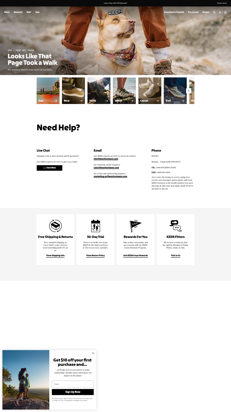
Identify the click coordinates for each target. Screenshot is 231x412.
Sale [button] (37, 12)
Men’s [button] (7, 12)
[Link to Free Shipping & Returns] (55, 239)
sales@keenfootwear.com (106, 168)
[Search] (214, 12)
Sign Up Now (72, 392)
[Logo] (115, 12)
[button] (225, 12)
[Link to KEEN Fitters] (175, 239)
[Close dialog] (93, 353)
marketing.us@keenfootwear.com (110, 177)
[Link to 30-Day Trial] (95, 239)
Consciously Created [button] (174, 12)
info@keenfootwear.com (106, 159)
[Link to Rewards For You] (135, 239)
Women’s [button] (18, 12)
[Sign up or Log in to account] (220, 12)
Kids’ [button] (29, 12)
